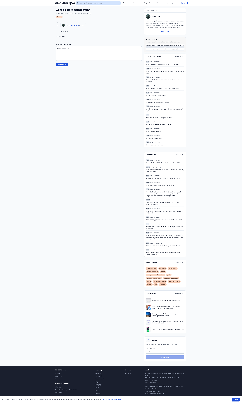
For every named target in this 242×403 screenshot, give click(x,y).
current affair (172, 268)
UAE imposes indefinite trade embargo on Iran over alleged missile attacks (166, 315)
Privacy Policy (116, 399)
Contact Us (98, 376)
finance (59, 17)
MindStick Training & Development (66, 390)
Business (98, 393)
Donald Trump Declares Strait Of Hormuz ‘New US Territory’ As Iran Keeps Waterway (167, 307)
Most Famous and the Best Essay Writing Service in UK (163, 178)
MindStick (58, 387)
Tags (158, 3)
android (149, 284)
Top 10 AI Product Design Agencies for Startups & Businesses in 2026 (167, 322)
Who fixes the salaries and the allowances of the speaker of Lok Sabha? (164, 212)
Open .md (175, 49)
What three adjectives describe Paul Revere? (160, 185)
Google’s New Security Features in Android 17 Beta (168, 329)
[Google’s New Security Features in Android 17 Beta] (148, 329)
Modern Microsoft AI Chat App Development (166, 300)
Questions (58, 376)
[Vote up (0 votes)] (57, 22)
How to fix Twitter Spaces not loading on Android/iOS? (163, 246)
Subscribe (166, 357)
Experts (151, 3)
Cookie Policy (106, 399)
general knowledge (152, 271)
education (163, 284)
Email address (150, 348)
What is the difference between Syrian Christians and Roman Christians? (163, 253)
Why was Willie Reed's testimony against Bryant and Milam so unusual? (164, 227)
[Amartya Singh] (63, 25)
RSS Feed (128, 373)
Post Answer (62, 64)
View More (178, 56)
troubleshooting (151, 268)
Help (96, 390)
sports (168, 275)
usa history (162, 268)
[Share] (90, 13)
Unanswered (137, 3)
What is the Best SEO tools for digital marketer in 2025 (163, 163)
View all (178, 155)
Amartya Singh (75, 25)
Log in (174, 3)
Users (97, 387)
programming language (171, 278)
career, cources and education (155, 275)
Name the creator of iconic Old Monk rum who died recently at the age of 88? (165, 170)
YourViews (58, 393)
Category (165, 3)
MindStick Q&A (64, 3)
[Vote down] (57, 28)
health (149, 281)
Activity (57, 373)
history (163, 271)
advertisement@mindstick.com (154, 393)
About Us (98, 373)
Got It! (236, 400)
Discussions (127, 3)
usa (156, 284)
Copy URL (155, 49)
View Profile (165, 31)
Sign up (183, 3)
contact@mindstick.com (152, 391)
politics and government (154, 278)
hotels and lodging (174, 281)
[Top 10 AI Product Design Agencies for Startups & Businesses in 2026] (148, 322)
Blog (145, 3)
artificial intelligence (160, 281)
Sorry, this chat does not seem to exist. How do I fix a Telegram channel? (162, 203)
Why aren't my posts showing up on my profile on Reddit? (164, 220)
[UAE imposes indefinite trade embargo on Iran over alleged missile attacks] (148, 314)
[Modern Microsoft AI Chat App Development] (148, 300)
